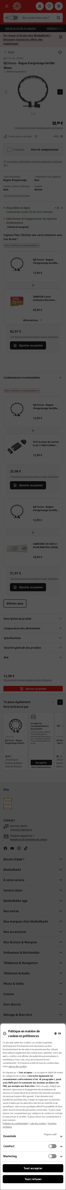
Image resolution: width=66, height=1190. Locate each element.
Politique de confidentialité (15, 1123)
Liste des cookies (38, 1123)
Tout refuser (33, 1179)
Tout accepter (33, 1168)
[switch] (52, 1146)
